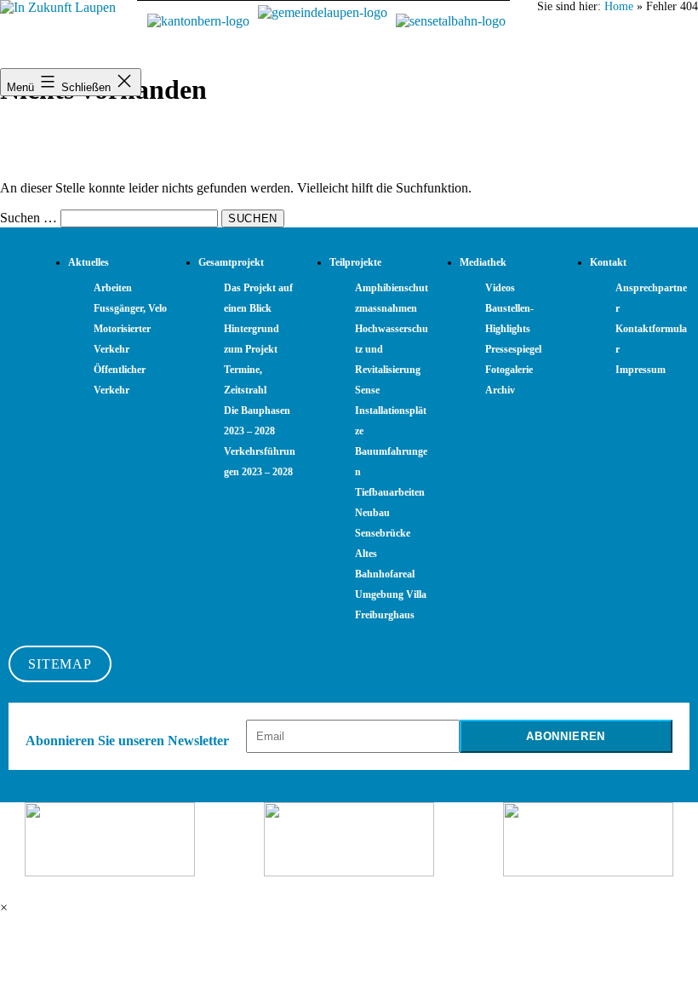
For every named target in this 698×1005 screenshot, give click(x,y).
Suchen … (28, 217)
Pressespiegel (513, 349)
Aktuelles (88, 262)
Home (618, 6)
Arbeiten (113, 288)
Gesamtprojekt (231, 262)
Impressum (640, 370)
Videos (500, 288)
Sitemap (60, 664)
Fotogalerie (509, 370)
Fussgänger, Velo (130, 308)
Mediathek (483, 262)
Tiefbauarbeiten (390, 492)
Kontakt (608, 262)
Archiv (500, 390)
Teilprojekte (355, 262)
